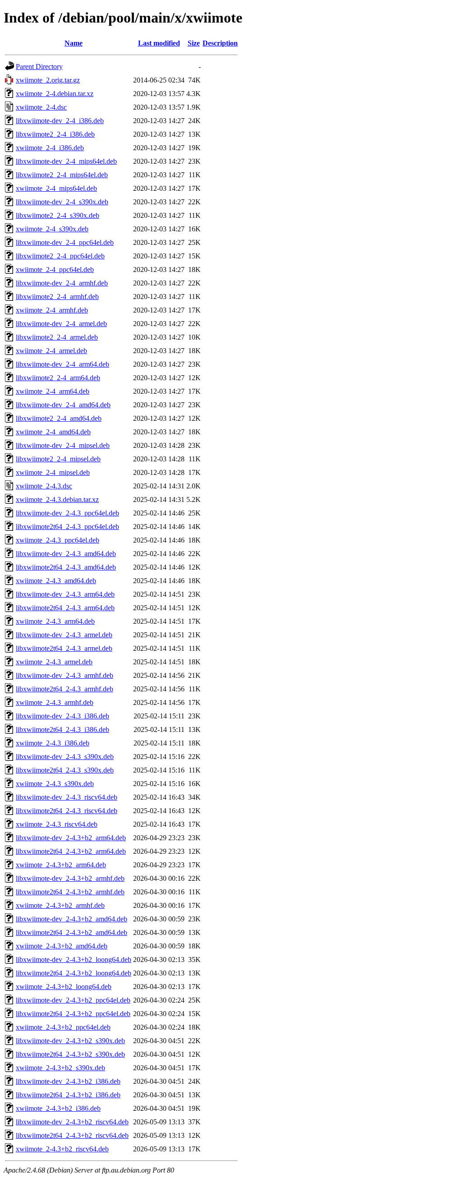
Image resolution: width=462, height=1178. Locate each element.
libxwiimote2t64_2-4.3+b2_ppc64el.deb (73, 1013)
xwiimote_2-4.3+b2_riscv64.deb (62, 1149)
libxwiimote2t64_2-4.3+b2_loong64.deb (73, 973)
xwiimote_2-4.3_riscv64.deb (56, 824)
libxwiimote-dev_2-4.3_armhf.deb (64, 675)
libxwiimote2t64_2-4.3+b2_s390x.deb (70, 1054)
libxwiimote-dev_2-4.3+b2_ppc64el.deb (73, 1000)
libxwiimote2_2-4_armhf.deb (57, 296)
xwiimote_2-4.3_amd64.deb (56, 580)
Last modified (159, 43)
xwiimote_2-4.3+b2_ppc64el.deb (63, 1027)
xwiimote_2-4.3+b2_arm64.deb (61, 865)
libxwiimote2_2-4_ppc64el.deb (60, 256)
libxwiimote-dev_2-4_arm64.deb (62, 364)
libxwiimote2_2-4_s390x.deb (57, 215)
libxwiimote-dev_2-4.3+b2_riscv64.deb (72, 1122)
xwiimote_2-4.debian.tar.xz (54, 93)
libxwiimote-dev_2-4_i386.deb (60, 120)
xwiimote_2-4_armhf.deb (52, 310)
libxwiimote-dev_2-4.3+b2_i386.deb (68, 1081)
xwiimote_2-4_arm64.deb (52, 391)
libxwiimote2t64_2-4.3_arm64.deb (65, 608)
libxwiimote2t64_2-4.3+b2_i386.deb (68, 1095)
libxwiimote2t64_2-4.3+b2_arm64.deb (71, 851)
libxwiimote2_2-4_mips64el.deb (62, 175)
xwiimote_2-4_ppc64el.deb (55, 269)
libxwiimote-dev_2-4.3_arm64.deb (65, 594)
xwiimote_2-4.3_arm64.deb (55, 621)
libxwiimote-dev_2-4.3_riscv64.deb (66, 797)
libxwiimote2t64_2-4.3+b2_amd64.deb (71, 932)
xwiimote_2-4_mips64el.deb (56, 188)
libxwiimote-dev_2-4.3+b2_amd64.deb (71, 919)
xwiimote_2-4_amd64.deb (53, 432)
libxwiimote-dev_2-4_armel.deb (61, 323)
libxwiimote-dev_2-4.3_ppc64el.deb (67, 513)
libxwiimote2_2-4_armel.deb (57, 337)
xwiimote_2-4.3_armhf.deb (54, 702)
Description (220, 43)
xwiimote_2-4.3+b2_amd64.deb (61, 946)
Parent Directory (39, 66)
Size (194, 43)
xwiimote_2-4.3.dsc (44, 486)
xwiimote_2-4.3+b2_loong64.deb (63, 986)
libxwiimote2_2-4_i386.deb (55, 134)
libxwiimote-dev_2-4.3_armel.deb (64, 635)
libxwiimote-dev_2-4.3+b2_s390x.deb (70, 1041)
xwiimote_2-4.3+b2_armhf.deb (60, 905)
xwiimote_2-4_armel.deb (51, 350)
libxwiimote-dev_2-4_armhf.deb (62, 283)
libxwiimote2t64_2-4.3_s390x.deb (65, 770)
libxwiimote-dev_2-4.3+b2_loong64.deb (73, 959)
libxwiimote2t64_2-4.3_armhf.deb (64, 689)
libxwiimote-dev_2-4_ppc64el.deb (65, 242)
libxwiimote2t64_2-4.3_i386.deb (62, 729)
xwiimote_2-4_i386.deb (50, 148)
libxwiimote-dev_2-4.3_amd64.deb (66, 553)
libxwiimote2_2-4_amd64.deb (59, 418)
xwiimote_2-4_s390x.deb (52, 229)
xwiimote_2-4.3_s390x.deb (55, 783)
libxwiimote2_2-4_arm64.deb (58, 378)
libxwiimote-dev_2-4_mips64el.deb (66, 161)
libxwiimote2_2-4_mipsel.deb (58, 459)
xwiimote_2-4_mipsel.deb (53, 472)
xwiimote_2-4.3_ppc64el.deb (57, 540)
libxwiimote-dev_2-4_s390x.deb (62, 202)
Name (74, 43)
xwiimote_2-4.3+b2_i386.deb (58, 1108)
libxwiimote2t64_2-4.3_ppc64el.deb (67, 526)
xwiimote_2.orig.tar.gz (48, 80)
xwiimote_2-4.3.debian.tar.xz (57, 499)
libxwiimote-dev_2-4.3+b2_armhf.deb (70, 878)
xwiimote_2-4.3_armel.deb (54, 662)
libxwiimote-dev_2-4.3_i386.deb (62, 716)
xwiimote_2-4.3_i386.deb (52, 743)
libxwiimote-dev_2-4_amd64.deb (63, 405)
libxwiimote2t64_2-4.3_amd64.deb (66, 567)
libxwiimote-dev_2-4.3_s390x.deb (65, 756)
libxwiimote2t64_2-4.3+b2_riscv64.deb (72, 1135)
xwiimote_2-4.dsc (41, 107)
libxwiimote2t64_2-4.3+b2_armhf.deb (70, 892)
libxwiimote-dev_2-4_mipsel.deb (63, 445)
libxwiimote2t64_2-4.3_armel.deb (64, 648)
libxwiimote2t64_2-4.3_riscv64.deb (66, 810)
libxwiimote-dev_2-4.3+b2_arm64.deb (71, 838)
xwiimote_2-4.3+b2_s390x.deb (60, 1068)
